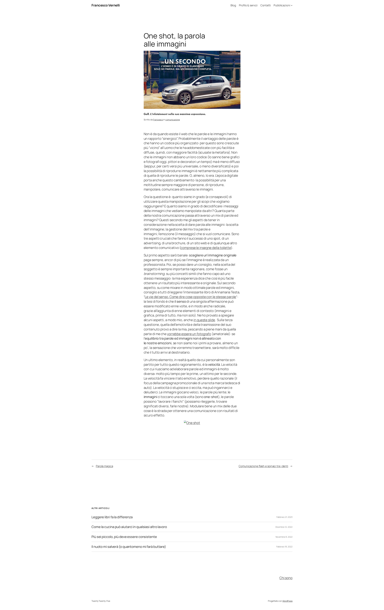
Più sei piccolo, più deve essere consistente (124, 537)
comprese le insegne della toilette (206, 247)
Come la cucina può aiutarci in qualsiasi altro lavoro (129, 527)
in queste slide (204, 320)
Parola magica (104, 466)
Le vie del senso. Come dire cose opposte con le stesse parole (190, 297)
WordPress (287, 600)
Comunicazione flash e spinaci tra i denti (263, 466)
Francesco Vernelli (106, 5)
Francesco (158, 119)
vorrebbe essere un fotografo (189, 334)
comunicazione (172, 119)
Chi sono (285, 578)
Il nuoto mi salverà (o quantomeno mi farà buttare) (129, 547)
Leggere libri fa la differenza (112, 517)
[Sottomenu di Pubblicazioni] (291, 5)
